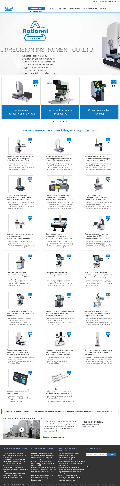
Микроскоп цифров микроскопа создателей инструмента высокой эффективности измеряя (97, 313)
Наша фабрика (74, 8)
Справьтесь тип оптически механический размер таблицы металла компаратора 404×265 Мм (20, 275)
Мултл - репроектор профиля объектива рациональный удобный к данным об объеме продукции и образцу (71, 470)
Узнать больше (49, 431)
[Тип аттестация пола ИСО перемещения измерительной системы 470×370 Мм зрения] (98, 184)
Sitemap (90, 467)
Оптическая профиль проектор (99, 112)
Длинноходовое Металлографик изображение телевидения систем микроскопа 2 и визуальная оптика (74, 411)
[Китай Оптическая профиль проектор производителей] (99, 91)
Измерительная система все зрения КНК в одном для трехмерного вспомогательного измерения (20, 159)
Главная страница (36, 8)
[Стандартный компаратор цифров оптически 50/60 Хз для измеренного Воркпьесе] (20, 300)
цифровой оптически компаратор (60, 112)
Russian (114, 1)
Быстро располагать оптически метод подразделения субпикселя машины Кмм (14, 455)
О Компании (61, 8)
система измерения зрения (15, 448)
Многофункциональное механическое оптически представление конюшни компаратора (72, 463)
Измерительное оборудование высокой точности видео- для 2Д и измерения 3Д (42, 463)
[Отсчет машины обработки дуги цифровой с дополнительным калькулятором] (20, 378)
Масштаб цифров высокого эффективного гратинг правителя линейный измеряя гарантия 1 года (59, 391)
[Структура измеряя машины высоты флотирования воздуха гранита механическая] (98, 339)
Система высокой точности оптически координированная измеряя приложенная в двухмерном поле (15, 468)
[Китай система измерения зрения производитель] (9, 7)
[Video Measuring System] (60, 43)
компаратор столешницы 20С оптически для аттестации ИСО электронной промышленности (57, 275)
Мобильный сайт (92, 470)
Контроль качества (90, 8)
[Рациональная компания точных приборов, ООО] (21, 429)
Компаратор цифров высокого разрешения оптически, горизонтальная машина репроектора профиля (69, 456)
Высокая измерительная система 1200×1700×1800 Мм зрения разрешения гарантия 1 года (14, 475)
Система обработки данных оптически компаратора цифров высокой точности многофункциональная (70, 478)
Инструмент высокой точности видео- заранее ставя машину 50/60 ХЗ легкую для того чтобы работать (60, 352)
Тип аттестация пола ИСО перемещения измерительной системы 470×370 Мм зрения (96, 197)
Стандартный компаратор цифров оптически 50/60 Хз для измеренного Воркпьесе (20, 313)
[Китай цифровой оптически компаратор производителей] (60, 91)
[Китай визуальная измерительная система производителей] (21, 91)
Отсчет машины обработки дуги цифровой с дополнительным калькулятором (18, 391)
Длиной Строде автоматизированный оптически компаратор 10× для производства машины (60, 313)
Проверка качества (92, 421)
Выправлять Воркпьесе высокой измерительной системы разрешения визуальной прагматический (42, 478)
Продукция (50, 8)
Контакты (103, 8)
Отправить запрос (36, 11)
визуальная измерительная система (22, 112)
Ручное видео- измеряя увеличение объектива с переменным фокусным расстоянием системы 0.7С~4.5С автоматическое (43, 470)
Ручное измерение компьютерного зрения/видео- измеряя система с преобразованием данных (14, 461)
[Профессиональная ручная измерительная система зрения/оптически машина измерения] (20, 184)
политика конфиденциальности (13, 484)
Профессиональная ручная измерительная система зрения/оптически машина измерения (19, 197)
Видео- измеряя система (42, 448)
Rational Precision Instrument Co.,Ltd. (23, 418)
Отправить (111, 454)
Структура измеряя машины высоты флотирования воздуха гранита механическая (98, 352)
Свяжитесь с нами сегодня (54, 437)
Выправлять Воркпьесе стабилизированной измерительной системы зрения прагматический (59, 159)
